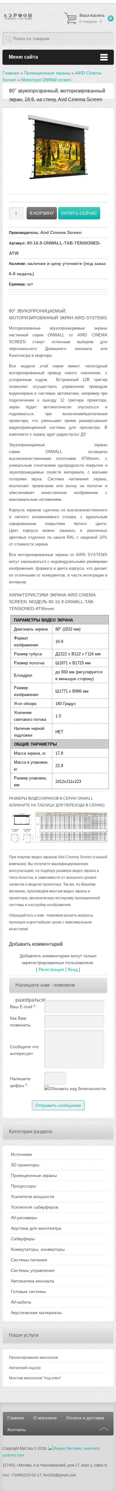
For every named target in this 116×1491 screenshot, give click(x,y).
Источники (21, 1154)
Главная (15, 1417)
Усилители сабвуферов (34, 1207)
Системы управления (32, 1270)
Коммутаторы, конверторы (38, 1249)
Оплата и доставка (85, 1417)
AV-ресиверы (24, 1217)
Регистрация (51, 969)
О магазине (45, 1417)
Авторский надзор (25, 1368)
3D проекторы (25, 1164)
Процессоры (23, 1185)
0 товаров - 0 (92, 18)
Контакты (16, 1429)
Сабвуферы (23, 1238)
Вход (73, 969)
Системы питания (29, 1259)
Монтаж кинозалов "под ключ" (35, 1378)
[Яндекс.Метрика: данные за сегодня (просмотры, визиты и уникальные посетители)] (65, 1448)
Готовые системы (28, 1291)
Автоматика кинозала (32, 1280)
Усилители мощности (32, 1196)
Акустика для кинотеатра (36, 1228)
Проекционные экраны (34, 1175)
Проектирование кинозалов (33, 1357)
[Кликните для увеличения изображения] (58, 147)
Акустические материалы (36, 1312)
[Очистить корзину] (111, 18)
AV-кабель (21, 1302)
